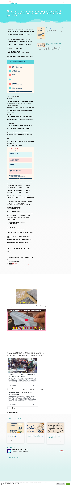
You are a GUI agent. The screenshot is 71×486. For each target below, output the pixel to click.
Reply (61, 450)
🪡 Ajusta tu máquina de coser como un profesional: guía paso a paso (54, 436)
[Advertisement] (28, 281)
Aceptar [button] (68, 483)
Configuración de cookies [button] (61, 483)
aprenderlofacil (49, 30)
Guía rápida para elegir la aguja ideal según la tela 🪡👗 (55, 44)
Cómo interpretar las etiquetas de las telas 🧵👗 (55, 28)
